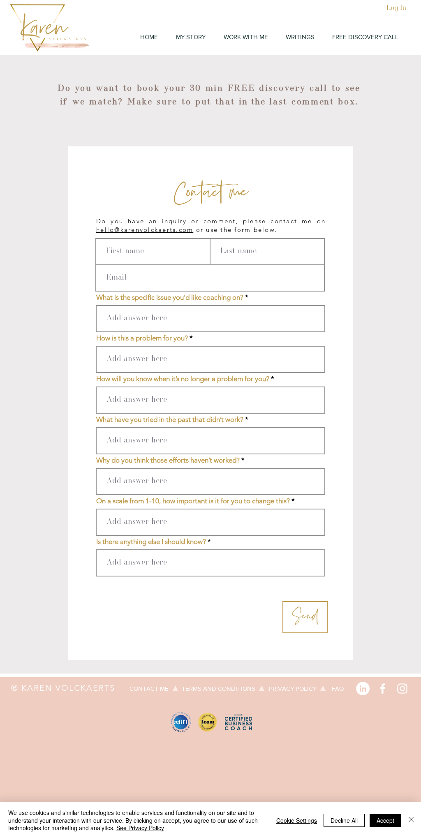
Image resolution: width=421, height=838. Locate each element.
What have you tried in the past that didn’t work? (169, 419)
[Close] (411, 820)
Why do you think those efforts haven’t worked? (168, 460)
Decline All (344, 820)
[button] (246, 37)
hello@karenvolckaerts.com (144, 230)
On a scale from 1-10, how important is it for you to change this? (193, 501)
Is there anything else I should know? (151, 541)
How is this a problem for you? (142, 338)
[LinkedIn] (363, 688)
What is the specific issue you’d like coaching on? (169, 297)
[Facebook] (382, 688)
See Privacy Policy (140, 828)
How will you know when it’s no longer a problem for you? (182, 378)
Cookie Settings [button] (296, 820)
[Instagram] (402, 688)
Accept (385, 820)
